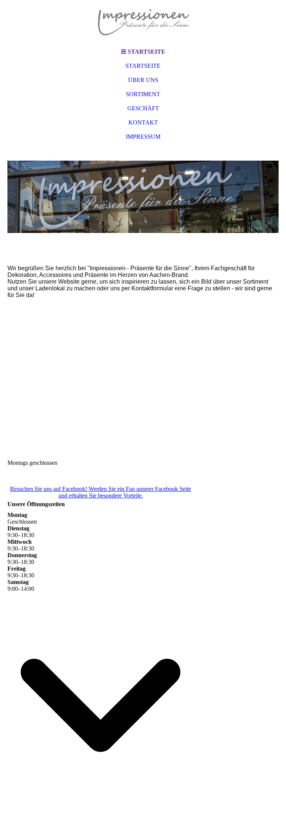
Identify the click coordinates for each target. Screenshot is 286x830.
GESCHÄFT (143, 108)
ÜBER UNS (143, 80)
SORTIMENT (143, 94)
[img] (143, 22)
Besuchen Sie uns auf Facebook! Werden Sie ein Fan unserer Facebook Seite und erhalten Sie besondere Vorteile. (100, 492)
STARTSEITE (143, 66)
